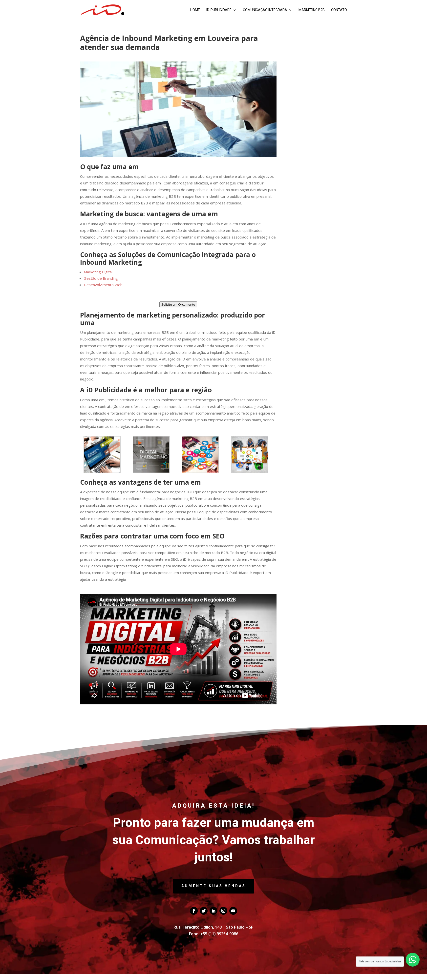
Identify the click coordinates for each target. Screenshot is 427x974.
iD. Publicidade (219, 10)
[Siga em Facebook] (194, 911)
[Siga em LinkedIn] (213, 911)
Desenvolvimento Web (103, 284)
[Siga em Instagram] (223, 911)
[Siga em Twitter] (204, 911)
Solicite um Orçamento (178, 304)
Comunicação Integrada (265, 10)
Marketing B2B (312, 10)
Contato (339, 10)
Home (195, 10)
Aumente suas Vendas (213, 886)
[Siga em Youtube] (233, 911)
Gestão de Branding (101, 278)
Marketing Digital (98, 271)
